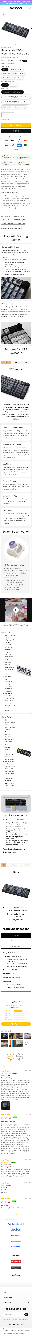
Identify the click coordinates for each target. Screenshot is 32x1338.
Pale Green (6, 73)
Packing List (16, 946)
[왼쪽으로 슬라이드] (12, 44)
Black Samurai (8, 77)
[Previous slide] (4, 386)
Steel (5, 85)
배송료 (2, 63)
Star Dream (19, 73)
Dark (4, 69)
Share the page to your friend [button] (12, 228)
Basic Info (16, 936)
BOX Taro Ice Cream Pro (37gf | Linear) (15, 102)
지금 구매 (16, 131)
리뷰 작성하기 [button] (16, 1024)
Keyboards (6, 1330)
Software (20, 1330)
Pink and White (16, 69)
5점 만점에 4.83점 (21, 1005)
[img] (5, 1071)
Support (27, 1330)
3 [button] (16, 1214)
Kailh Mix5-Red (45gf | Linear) (13, 107)
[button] (2, 8)
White (19, 77)
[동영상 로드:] (16, 610)
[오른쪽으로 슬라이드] (20, 44)
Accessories (13, 1330)
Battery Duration (16, 941)
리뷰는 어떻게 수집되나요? (9, 1220)
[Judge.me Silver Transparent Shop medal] (19, 1056)
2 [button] (13, 1214)
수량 (2, 111)
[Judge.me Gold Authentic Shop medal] (10, 1056)
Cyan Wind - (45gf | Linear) (12, 92)
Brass (13, 85)
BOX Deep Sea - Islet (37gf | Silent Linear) (15, 96)
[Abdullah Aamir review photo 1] (5, 1105)
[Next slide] (28, 386)
